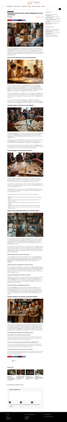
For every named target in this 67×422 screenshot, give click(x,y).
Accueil (8, 9)
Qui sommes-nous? (8, 418)
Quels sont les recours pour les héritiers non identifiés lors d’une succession (20, 378)
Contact (7, 416)
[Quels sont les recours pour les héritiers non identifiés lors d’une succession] (20, 370)
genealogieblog (10, 16)
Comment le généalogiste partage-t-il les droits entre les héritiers (39, 378)
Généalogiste (24, 6)
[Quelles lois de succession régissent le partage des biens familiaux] (30, 370)
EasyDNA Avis (27, 418)
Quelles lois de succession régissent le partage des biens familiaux (30, 378)
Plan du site (7, 419)
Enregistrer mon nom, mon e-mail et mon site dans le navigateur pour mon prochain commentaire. (25, 404)
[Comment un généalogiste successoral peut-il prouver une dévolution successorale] (11, 370)
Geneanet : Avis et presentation (54, 29)
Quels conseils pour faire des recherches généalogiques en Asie (52, 15)
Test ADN (42, 6)
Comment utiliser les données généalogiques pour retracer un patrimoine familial (53, 19)
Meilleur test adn (17, 6)
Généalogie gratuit (10, 6)
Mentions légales (8, 417)
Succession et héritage (36, 6)
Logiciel (29, 6)
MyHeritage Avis (27, 416)
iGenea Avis (26, 419)
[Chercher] (60, 9)
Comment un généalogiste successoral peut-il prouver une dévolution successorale (11, 378)
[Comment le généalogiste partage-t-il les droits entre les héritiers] (39, 370)
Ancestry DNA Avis (27, 417)
